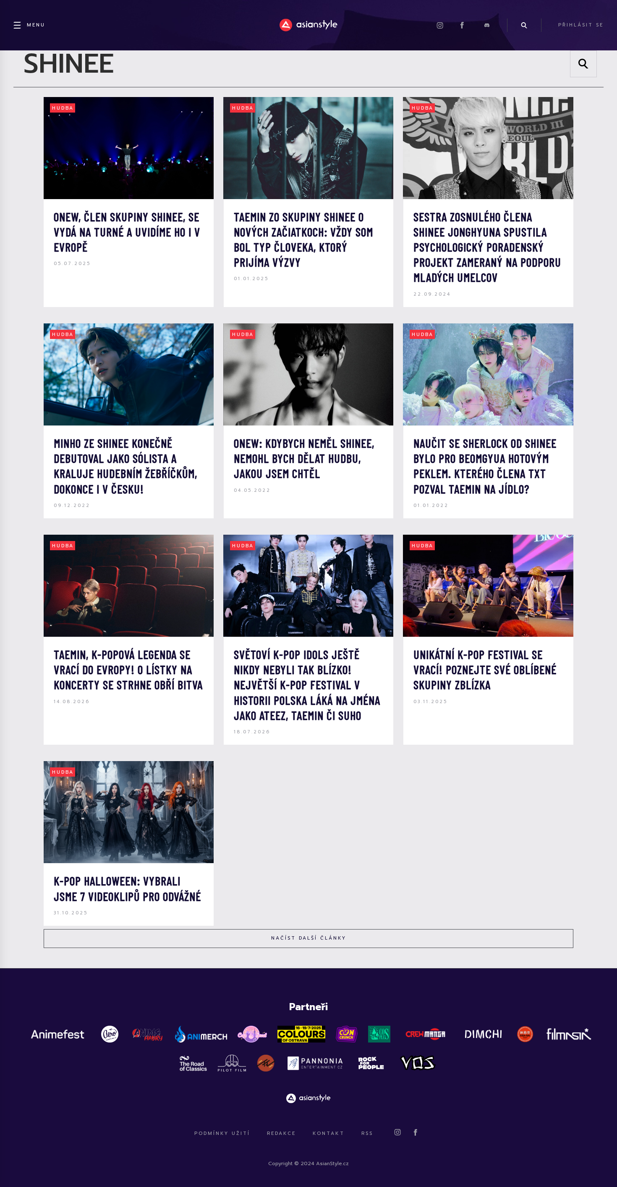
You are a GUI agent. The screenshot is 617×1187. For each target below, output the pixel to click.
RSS (367, 1133)
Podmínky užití (222, 1133)
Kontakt (329, 1133)
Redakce (281, 1133)
